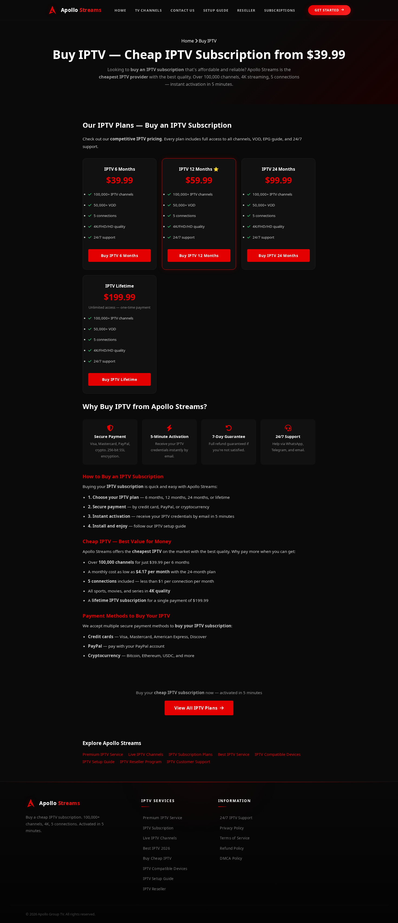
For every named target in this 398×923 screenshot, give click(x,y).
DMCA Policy (231, 858)
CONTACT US (183, 10)
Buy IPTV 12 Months (199, 255)
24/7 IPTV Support (236, 817)
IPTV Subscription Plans (191, 754)
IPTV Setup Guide (99, 761)
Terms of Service (235, 838)
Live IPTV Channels (145, 754)
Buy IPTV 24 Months (278, 255)
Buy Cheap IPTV (157, 858)
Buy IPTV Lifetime (119, 379)
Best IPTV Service (233, 754)
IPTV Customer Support (188, 761)
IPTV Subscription (158, 828)
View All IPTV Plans (196, 708)
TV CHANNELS (148, 10)
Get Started (327, 10)
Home (187, 41)
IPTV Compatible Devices (278, 754)
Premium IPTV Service (103, 754)
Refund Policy (232, 848)
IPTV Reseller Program (140, 761)
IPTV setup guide (170, 526)
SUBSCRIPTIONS (279, 10)
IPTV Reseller (154, 888)
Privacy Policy (232, 828)
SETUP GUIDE (216, 10)
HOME (120, 10)
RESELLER (246, 10)
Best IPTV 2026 (156, 848)
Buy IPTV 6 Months (119, 255)
